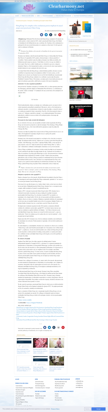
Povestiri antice (58, 398)
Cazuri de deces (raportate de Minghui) (24, 387)
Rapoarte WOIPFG (20, 400)
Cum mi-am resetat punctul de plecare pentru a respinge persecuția (56, 368)
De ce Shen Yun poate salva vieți (81, 49)
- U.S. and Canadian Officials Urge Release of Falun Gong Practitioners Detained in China (38, 309)
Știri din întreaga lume (40, 385)
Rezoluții (37, 394)
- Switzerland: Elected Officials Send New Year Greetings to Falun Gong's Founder (36, 320)
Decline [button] (87, 409)
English (21, 1)
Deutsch (25, 1)
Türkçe (86, 1)
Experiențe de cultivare (60, 383)
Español (42, 1)
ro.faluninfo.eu (79, 383)
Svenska (82, 1)
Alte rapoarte (19, 404)
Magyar (55, 1)
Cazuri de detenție (20, 394)
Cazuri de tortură (19, 391)
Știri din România (39, 381)
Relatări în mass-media (40, 396)
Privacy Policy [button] (55, 409)
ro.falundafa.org (79, 381)
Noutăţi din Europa (39, 383)
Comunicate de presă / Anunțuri (24, 20)
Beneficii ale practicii (59, 385)
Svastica (56, 394)
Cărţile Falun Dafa (87, 36)
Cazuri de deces (19, 385)
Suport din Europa (39, 398)
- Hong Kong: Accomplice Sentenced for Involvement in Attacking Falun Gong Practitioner (39, 307)
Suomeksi (47, 1)
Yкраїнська (90, 1)
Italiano (59, 1)
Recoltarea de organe (20, 389)
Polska (69, 1)
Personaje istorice (59, 400)
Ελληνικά (51, 1)
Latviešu (63, 1)
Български (34, 1)
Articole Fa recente (74, 46)
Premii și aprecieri (59, 387)
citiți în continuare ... (73, 61)
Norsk (66, 1)
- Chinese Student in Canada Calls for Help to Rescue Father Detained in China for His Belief (39, 311)
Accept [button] (99, 409)
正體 (15, 1)
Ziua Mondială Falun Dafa (61, 381)
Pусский (78, 1)
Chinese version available (25, 300)
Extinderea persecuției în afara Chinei (42, 20)
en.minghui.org (79, 385)
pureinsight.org (79, 387)
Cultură (56, 396)
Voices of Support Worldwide (34, 303)
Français (29, 1)
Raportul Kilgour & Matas (22, 402)
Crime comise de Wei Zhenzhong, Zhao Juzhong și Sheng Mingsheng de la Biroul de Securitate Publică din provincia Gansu (40, 370)
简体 (18, 1)
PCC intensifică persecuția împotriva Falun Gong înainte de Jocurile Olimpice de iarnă (24, 368)
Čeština (38, 1)
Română (73, 1)
